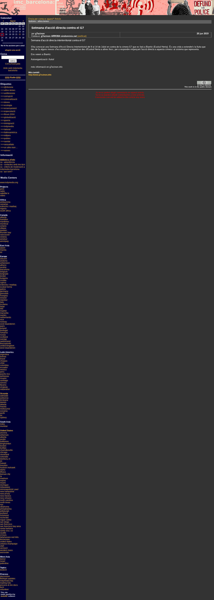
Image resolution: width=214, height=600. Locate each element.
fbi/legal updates (7, 578)
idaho (2, 470)
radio (2, 191)
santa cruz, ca (6, 531)
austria (3, 267)
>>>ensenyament (9, 108)
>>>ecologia (6, 105)
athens (3, 265)
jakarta (3, 404)
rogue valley (5, 520)
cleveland (4, 454)
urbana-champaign (9, 544)
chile (2, 363)
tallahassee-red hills (9, 537)
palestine (4, 563)
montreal (4, 224)
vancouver (5, 235)
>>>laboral (6, 129)
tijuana (3, 385)
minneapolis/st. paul (9, 489)
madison (4, 478)
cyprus (3, 282)
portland (4, 513)
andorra (3, 261)
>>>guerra (5, 120)
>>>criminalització (9, 99)
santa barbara (6, 528)
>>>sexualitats (7, 144)
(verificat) (81, 36)
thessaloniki (5, 343)
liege (2, 306)
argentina (4, 354)
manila (3, 250)
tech (2, 587)
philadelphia (6, 509)
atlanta (3, 437)
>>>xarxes (5, 150)
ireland (3, 298)
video (2, 195)
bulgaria (4, 278)
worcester (4, 552)
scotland (4, 337)
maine (3, 480)
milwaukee (5, 487)
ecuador (4, 367)
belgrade (4, 274)
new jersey (5, 494)
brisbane (4, 400)
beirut (2, 559)
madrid (3, 311)
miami (3, 483)
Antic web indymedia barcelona (12, 69)
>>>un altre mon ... (9, 147)
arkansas (4, 435)
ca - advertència (7, 162)
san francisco (6, 524)
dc (1, 461)
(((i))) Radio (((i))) (13, 77)
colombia (4, 365)
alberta (3, 217)
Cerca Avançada (12, 64)
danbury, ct (5, 459)
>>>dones (5, 102)
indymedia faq (6, 581)
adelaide (4, 396)
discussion (5, 576)
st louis (3, 535)
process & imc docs (9, 585)
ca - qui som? (6, 171)
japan (2, 248)
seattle (3, 533)
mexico (3, 369)
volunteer (4, 589)
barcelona (4, 269)
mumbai (4, 426)
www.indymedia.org (9, 182)
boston (3, 446)
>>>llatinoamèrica (9, 132)
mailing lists (5, 583)
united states (6, 541)
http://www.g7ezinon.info (39, 75)
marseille (4, 313)
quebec (3, 230)
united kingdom (7, 346)
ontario (3, 226)
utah (2, 546)
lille (1, 309)
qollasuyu (4, 376)
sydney (3, 417)
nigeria (3, 208)
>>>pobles (5, 138)
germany (4, 291)
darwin (3, 402)
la (1, 476)
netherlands (5, 317)
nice (2, 319)
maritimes (4, 221)
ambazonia (5, 202)
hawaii (3, 463)
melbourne (5, 409)
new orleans (5, 498)
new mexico (5, 496)
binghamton (5, 443)
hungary (4, 295)
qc (1, 252)
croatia (3, 280)
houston (4, 465)
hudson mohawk (7, 467)
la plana (4, 304)
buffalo (3, 448)
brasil (2, 359)
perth (2, 413)
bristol (3, 276)
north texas (5, 502)
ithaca (3, 472)
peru (2, 372)
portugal (4, 330)
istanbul (3, 300)
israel (2, 561)
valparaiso (5, 389)
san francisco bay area (10, 526)
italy (2, 302)
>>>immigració (7, 123)
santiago (4, 380)
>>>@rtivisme (7, 87)
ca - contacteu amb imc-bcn (12, 164)
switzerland (5, 341)
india (2, 424)
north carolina (6, 500)
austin (3, 439)
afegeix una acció (12, 50)
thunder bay (5, 232)
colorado (4, 457)
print (2, 189)
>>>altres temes (8, 90)
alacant (3, 258)
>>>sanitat (5, 141)
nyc (1, 504)
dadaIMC (4, 596)
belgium (4, 272)
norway (3, 322)
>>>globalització (8, 117)
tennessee (5, 539)
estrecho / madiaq (8, 206)
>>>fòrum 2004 (8, 114)
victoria (3, 237)
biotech (3, 570)
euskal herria (6, 287)
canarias (4, 204)
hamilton (4, 219)
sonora (3, 383)
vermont (4, 548)
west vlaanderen (7, 348)
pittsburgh (4, 511)
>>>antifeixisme (8, 93)
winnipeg (4, 241)
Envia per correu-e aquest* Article (44, 19)
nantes (3, 315)
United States (6, 430)
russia (3, 335)
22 (20, 34)
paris (2, 326)
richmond (4, 515)
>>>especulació (8, 111)
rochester (4, 517)
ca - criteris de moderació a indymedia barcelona (12, 168)
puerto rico (5, 374)
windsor (3, 239)
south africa (5, 211)
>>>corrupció (7, 96)
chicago (3, 452)
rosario (3, 378)
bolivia (3, 356)
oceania (4, 411)
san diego (4, 522)
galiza (3, 289)
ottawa (3, 228)
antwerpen (5, 263)
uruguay (4, 387)
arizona (3, 433)
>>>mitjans (6, 135)
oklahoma (4, 507)
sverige (3, 339)
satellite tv (4, 193)
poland (3, 328)
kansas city (5, 474)
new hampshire (7, 491)
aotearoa (4, 398)
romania (4, 332)
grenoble (4, 293)
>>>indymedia (7, 126)
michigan (4, 485)
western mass (6, 550)
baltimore (4, 441)
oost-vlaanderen (7, 324)
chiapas (3, 361)
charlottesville (6, 450)
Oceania (4, 393)
